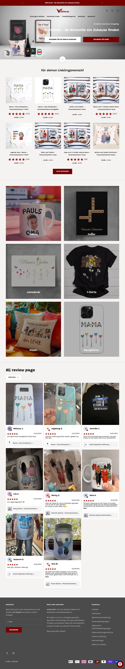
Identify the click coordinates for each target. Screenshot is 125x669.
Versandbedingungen (100, 622)
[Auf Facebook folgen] (7, 653)
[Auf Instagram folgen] (13, 653)
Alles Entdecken (62, 171)
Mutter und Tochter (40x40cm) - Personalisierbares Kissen (106, 154)
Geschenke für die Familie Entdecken (62, 39)
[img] (16, 113)
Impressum (96, 614)
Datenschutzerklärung (101, 618)
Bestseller (81, 16)
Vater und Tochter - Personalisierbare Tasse (48, 154)
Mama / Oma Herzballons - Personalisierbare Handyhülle (48, 108)
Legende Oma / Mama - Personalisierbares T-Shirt (19, 154)
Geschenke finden (53, 16)
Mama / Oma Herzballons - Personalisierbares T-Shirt (19, 108)
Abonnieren (98, 658)
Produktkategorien (69, 16)
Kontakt (95, 610)
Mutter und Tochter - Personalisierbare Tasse (77, 108)
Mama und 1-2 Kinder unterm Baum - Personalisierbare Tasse (106, 108)
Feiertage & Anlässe (37, 16)
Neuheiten (91, 16)
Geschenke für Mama (101, 39)
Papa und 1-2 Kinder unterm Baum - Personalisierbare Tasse (77, 154)
